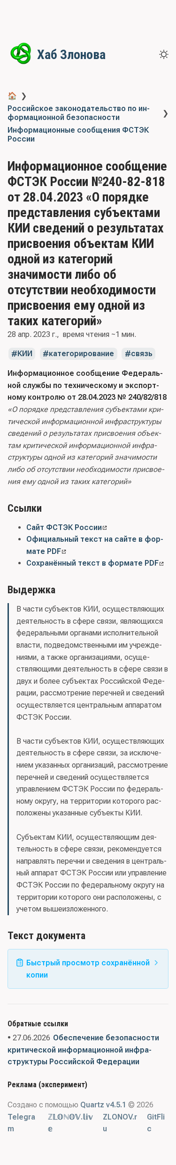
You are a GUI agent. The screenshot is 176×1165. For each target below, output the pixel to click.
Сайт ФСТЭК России (64, 527)
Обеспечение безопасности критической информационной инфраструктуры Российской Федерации (83, 1049)
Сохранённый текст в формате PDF (92, 563)
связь (142, 354)
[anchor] (50, 508)
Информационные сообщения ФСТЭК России (78, 134)
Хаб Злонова (71, 54)
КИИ (24, 354)
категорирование (81, 354)
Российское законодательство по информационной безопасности (79, 113)
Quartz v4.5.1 (103, 1104)
